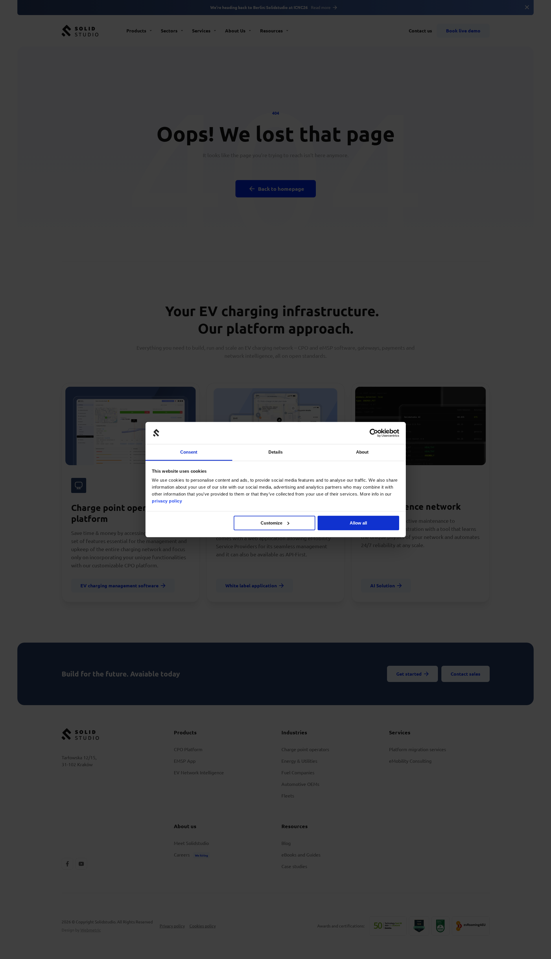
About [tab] (362, 452)
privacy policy (167, 500)
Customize (271, 522)
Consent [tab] (189, 452)
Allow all (358, 522)
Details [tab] (275, 452)
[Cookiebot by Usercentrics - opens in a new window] (374, 433)
